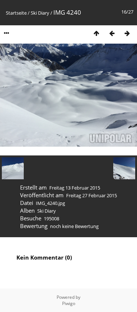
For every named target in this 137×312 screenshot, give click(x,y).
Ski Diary (40, 13)
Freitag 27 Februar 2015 (91, 195)
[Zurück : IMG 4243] (111, 33)
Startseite (16, 13)
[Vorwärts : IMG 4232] (127, 33)
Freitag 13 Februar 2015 (74, 187)
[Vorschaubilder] (96, 33)
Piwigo (68, 303)
